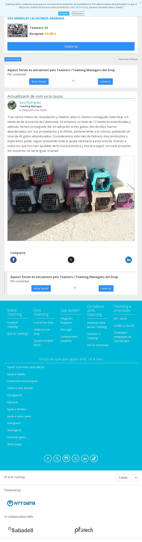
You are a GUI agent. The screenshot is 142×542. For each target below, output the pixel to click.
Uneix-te (71, 46)
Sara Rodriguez (30, 102)
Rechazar (78, 13)
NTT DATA (120, 318)
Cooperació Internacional (22, 381)
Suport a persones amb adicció (25, 367)
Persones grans (16, 437)
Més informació (78, 7)
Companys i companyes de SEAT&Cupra (122, 337)
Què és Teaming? (17, 333)
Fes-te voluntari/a (97, 345)
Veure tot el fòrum (128, 59)
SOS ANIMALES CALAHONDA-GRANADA (35, 18)
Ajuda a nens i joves (19, 416)
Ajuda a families (16, 409)
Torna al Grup (13, 59)
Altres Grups (14, 444)
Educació (12, 402)
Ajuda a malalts (16, 374)
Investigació (14, 430)
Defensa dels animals (20, 388)
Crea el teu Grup (43, 322)
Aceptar (64, 13)
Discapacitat (14, 395)
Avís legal (66, 329)
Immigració (14, 423)
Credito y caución (124, 325)
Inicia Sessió (39, 81)
